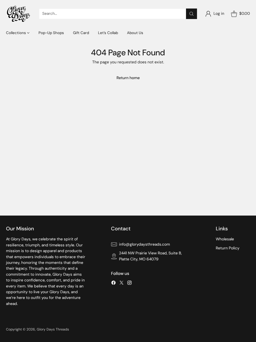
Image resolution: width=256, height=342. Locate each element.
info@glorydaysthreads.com (144, 244)
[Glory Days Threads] (18, 14)
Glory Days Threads (53, 329)
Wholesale (225, 239)
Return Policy (228, 248)
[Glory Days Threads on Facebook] (113, 283)
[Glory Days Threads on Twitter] (121, 283)
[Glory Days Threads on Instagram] (129, 283)
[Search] (191, 14)
